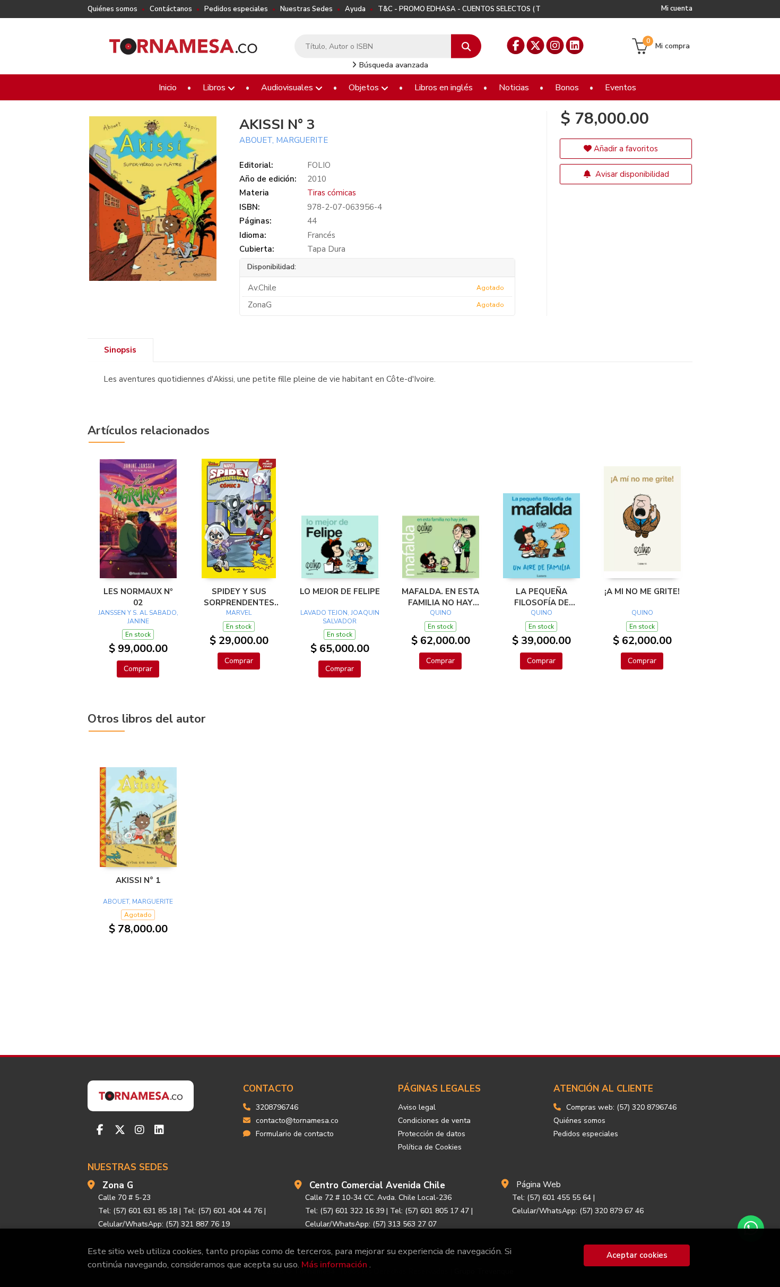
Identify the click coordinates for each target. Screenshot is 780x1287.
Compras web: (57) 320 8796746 (621, 1107)
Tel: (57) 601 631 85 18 (137, 1211)
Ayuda (355, 9)
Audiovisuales (288, 87)
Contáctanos (171, 9)
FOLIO (319, 165)
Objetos (365, 87)
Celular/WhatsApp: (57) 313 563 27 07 (371, 1224)
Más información (334, 1264)
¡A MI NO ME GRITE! (642, 591)
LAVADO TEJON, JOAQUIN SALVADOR (339, 616)
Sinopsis (120, 350)
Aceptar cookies (637, 1255)
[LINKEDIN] (575, 45)
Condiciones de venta (434, 1121)
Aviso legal (417, 1107)
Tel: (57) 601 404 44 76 (222, 1211)
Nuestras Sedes (306, 9)
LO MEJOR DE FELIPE (340, 591)
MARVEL (239, 612)
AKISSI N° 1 (138, 880)
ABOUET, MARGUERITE (283, 140)
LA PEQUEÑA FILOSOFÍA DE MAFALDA (541, 596)
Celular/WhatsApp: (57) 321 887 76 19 (164, 1224)
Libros (215, 87)
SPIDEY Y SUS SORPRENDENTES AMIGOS (239, 596)
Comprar (138, 669)
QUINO (441, 612)
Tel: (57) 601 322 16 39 (344, 1211)
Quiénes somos (112, 9)
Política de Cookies (430, 1147)
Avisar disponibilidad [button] (631, 174)
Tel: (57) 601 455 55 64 (551, 1197)
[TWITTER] (535, 45)
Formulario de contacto (295, 1134)
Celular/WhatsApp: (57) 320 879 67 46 (578, 1211)
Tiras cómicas (331, 192)
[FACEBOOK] (516, 45)
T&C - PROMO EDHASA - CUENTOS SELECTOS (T (459, 9)
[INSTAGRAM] (555, 45)
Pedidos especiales (236, 9)
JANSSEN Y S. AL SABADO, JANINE (138, 616)
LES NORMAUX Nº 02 (138, 596)
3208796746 (277, 1107)
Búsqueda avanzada (392, 65)
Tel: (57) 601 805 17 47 (429, 1211)
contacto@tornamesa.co (297, 1121)
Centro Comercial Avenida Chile (377, 1185)
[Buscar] (466, 46)
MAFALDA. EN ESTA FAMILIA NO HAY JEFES (440, 596)
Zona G (117, 1185)
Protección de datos (431, 1134)
